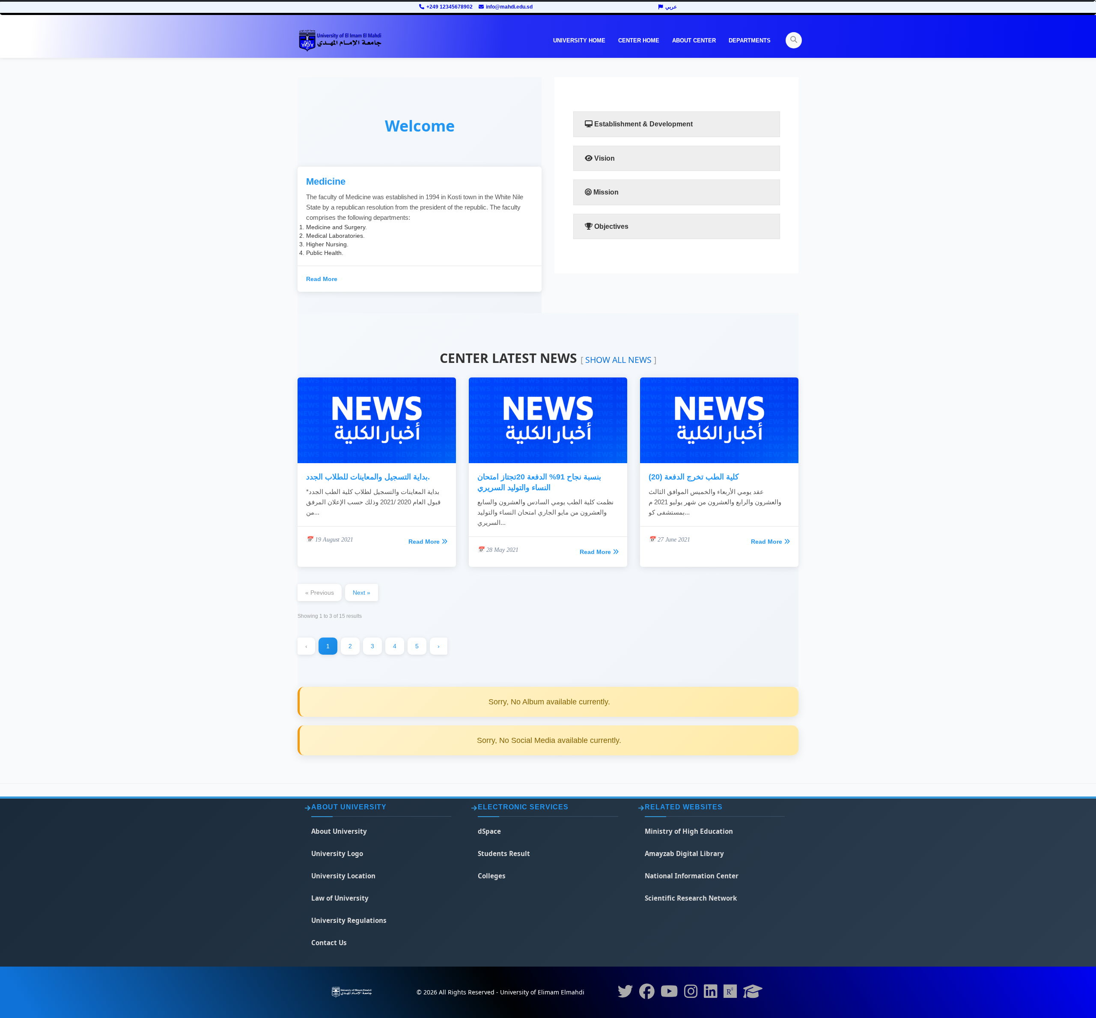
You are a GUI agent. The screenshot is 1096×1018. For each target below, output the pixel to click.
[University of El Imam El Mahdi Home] (340, 41)
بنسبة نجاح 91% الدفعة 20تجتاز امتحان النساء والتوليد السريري (539, 482)
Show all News (618, 359)
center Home (638, 40)
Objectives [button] (610, 226)
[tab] (677, 124)
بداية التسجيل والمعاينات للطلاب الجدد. (368, 477)
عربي (671, 7)
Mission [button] (605, 192)
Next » (361, 592)
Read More (321, 278)
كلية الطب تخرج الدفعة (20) (694, 477)
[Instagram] (691, 994)
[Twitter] (625, 994)
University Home (579, 40)
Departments (750, 40)
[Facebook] (647, 994)
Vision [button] (604, 158)
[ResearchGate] (730, 994)
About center (694, 40)
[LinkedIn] (711, 994)
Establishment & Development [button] (643, 124)
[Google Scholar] (752, 994)
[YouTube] (669, 994)
